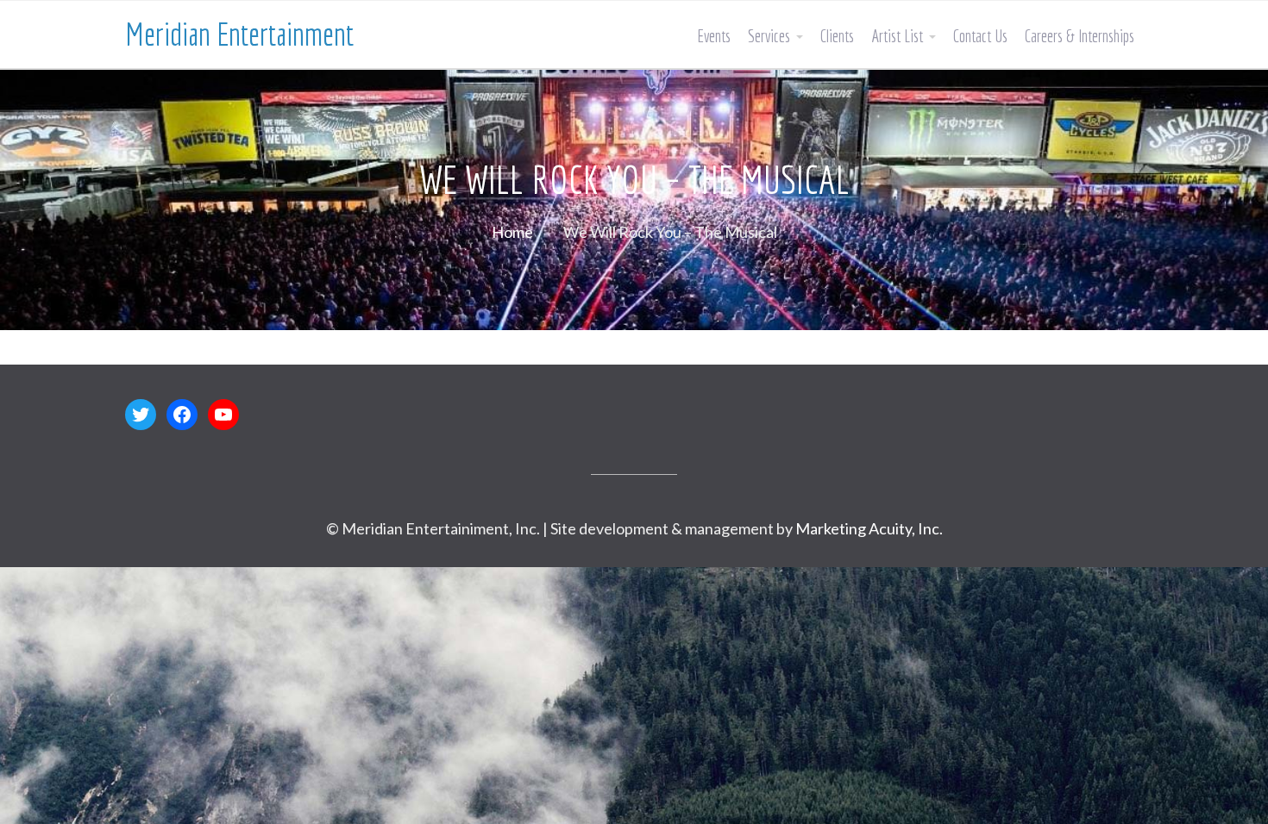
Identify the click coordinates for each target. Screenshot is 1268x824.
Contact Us (980, 36)
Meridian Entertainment (239, 34)
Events (714, 36)
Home (512, 231)
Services (769, 36)
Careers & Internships (1079, 36)
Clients (837, 36)
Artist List (897, 36)
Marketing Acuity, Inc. (869, 528)
